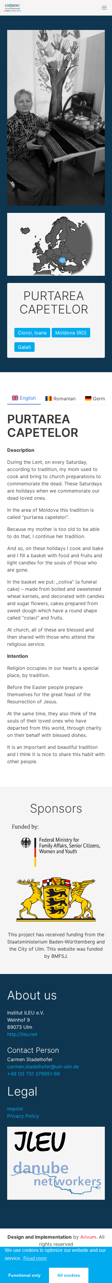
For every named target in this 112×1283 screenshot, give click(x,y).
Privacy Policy (23, 1116)
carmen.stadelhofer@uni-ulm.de (43, 1067)
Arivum (88, 1237)
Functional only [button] (24, 1275)
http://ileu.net (22, 1034)
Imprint (15, 1109)
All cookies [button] (68, 1275)
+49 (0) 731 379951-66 (33, 1074)
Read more (35, 1258)
